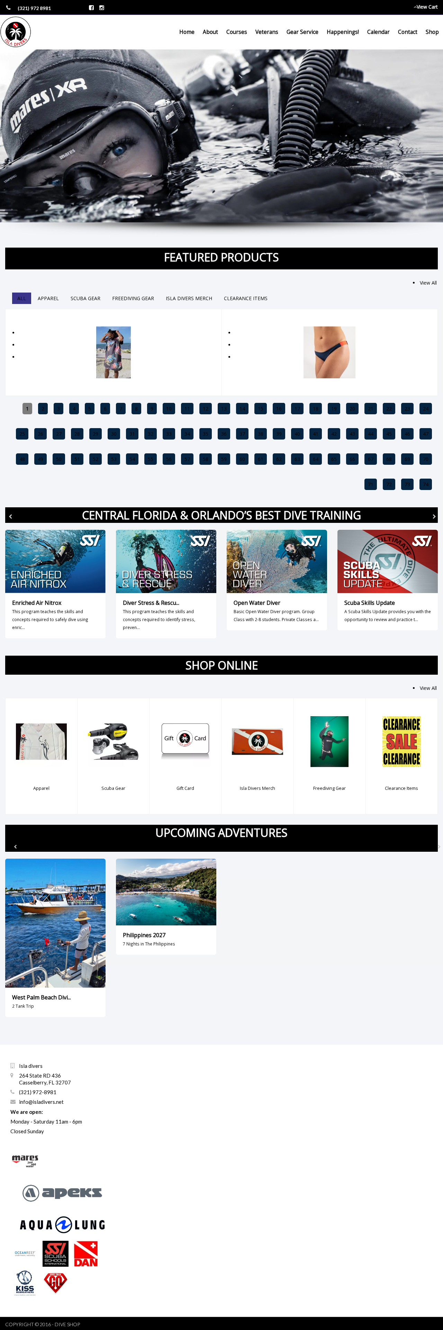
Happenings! (343, 32)
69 (407, 459)
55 (150, 459)
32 (150, 434)
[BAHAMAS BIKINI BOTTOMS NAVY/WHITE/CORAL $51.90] (329, 313)
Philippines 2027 (144, 935)
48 (22, 459)
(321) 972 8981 (34, 8)
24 (425, 408)
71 (370, 484)
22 (389, 408)
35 (205, 434)
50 (59, 459)
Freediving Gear (133, 298)
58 (205, 459)
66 (352, 459)
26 (40, 434)
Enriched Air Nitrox (36, 603)
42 (334, 434)
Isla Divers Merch (189, 298)
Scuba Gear (85, 298)
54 (132, 459)
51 (77, 459)
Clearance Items (246, 298)
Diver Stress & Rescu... (151, 603)
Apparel (48, 298)
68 (389, 459)
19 (334, 408)
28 (77, 434)
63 (297, 459)
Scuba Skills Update (369, 603)
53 (114, 459)
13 (224, 408)
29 (95, 434)
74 (425, 484)
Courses (236, 32)
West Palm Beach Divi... (41, 997)
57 (187, 459)
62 (279, 459)
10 (169, 408)
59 (224, 459)
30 (114, 434)
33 (169, 434)
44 (370, 434)
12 (205, 408)
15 (260, 408)
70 (425, 459)
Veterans (266, 32)
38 (260, 434)
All (21, 298)
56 (169, 459)
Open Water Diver (257, 603)
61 (260, 459)
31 (132, 434)
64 (315, 459)
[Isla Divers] (15, 32)
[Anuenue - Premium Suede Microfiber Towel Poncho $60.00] (114, 313)
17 (297, 408)
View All (428, 282)
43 (352, 434)
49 (40, 459)
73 (407, 484)
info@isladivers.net (41, 1102)
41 (315, 434)
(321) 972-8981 (37, 1092)
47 (425, 434)
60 (242, 459)
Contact (407, 32)
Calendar (378, 32)
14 (242, 408)
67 (370, 459)
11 (187, 408)
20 (352, 408)
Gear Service (302, 32)
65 (334, 459)
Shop (432, 32)
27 (59, 434)
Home (187, 32)
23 (407, 408)
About (210, 32)
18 (315, 408)
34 (187, 434)
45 (389, 434)
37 (242, 434)
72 (389, 484)
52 (95, 459)
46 (407, 434)
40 (297, 434)
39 (279, 434)
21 (370, 408)
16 (279, 408)
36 (224, 434)
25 (22, 434)
